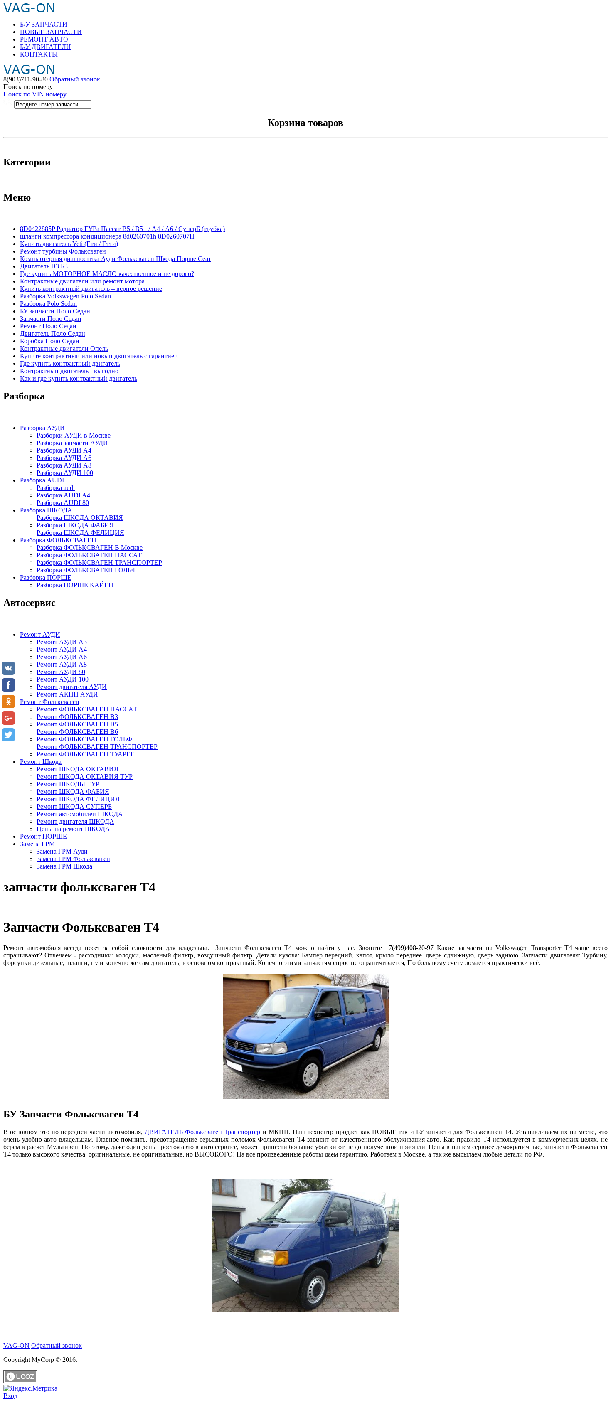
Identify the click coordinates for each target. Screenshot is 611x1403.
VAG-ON (16, 1345)
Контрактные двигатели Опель (64, 348)
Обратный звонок (74, 79)
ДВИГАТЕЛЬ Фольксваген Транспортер (203, 1131)
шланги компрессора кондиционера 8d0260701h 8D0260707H (107, 236)
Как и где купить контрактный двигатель (78, 378)
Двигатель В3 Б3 (44, 266)
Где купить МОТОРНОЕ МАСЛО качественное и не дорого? (107, 273)
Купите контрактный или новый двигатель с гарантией (99, 355)
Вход (10, 1395)
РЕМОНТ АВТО (44, 39)
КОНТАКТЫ (39, 54)
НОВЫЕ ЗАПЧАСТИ (51, 31)
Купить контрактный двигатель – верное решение (91, 288)
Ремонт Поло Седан (48, 326)
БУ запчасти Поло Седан (55, 311)
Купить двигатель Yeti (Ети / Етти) (69, 243)
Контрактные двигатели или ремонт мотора (82, 281)
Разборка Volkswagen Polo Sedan (65, 296)
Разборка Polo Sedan (48, 303)
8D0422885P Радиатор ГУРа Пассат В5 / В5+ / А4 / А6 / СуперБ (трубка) (122, 228)
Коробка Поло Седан (49, 341)
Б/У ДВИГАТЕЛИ (45, 46)
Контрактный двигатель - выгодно (69, 370)
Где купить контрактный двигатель (70, 363)
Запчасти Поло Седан (50, 318)
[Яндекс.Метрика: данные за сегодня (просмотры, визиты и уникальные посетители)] (30, 1388)
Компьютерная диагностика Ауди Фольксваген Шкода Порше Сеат (115, 258)
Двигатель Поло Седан (52, 333)
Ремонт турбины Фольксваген (63, 251)
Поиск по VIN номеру (35, 94)
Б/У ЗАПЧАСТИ (43, 24)
